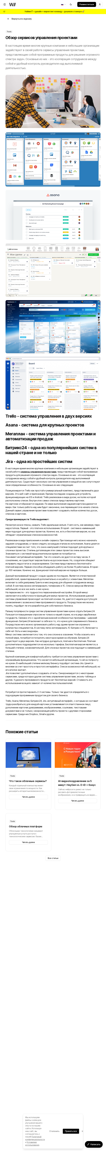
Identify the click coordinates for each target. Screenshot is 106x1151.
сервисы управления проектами (38, 471)
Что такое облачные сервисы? (28, 781)
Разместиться (87, 4)
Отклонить (54, 1131)
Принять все (71, 1131)
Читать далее (28, 797)
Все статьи (53, 858)
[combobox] (63, 4)
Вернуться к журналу (22, 19)
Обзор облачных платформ (25, 826)
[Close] (82, 1131)
